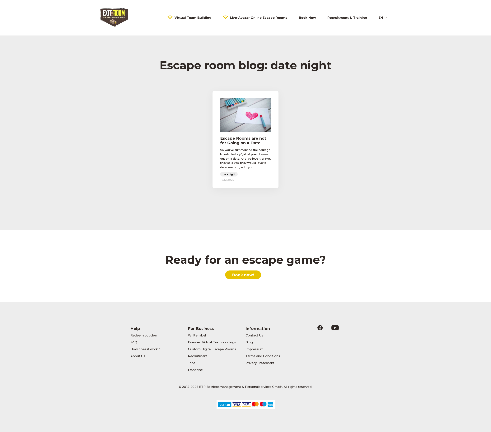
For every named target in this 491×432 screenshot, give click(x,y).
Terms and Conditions (263, 356)
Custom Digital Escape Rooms (212, 349)
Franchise (195, 370)
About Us (137, 356)
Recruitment (198, 356)
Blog (249, 342)
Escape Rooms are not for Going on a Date (243, 140)
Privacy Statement (260, 363)
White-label (197, 335)
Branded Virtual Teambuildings (212, 342)
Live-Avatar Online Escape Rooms (258, 18)
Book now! (243, 275)
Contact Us (254, 335)
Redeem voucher (143, 335)
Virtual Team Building (193, 18)
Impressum (255, 349)
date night (228, 174)
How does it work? (145, 349)
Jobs (191, 363)
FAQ (133, 342)
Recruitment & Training (347, 18)
